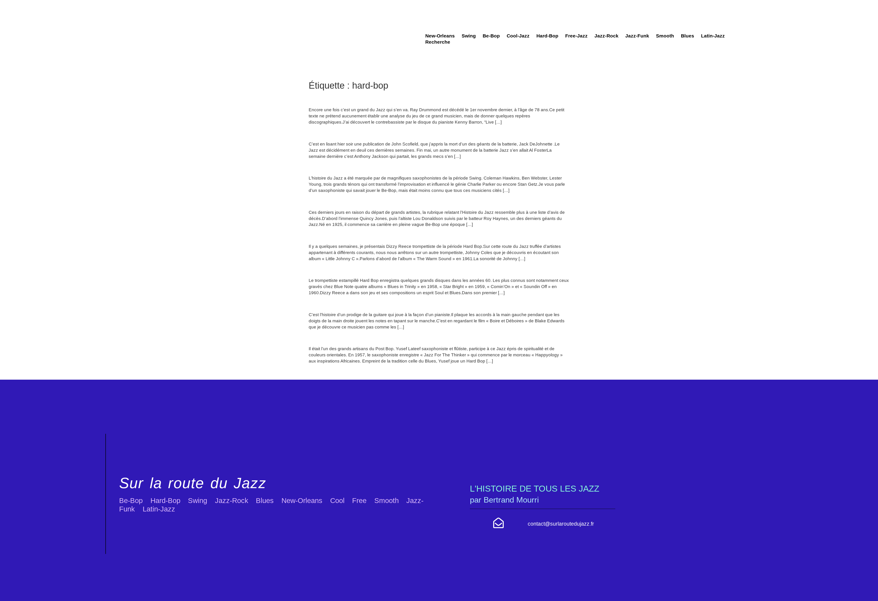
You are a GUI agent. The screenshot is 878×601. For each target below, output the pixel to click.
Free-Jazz (576, 35)
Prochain (557, 371)
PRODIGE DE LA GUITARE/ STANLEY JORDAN (388, 303)
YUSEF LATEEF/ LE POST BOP (361, 338)
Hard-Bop (547, 35)
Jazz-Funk (637, 35)
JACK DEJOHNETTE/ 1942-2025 (363, 133)
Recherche (437, 42)
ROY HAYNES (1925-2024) (353, 201)
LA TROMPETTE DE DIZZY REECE (367, 269)
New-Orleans (440, 35)
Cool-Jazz (518, 35)
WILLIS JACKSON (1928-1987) (360, 167)
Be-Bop (491, 35)
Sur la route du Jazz (192, 483)
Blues (687, 35)
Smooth (665, 35)
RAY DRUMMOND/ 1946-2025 (359, 99)
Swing (469, 35)
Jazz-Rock (606, 35)
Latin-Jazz (713, 35)
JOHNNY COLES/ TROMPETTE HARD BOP (381, 235)
